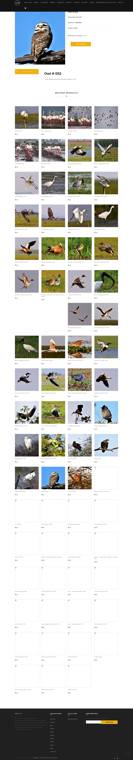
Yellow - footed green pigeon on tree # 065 (105, 557)
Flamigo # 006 (19, 163)
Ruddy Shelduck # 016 (48, 262)
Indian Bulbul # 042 (100, 426)
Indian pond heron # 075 (48, 656)
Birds (36, 2)
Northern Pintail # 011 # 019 (23, 294)
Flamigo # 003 (72, 131)
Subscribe (109, 722)
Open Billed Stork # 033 (48, 393)
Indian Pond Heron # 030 (75, 360)
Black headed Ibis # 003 (101, 163)
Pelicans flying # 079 (47, 689)
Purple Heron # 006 (74, 196)
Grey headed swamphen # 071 (50, 624)
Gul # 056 (18, 524)
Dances (60, 2)
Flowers (44, 2)
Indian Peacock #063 (74, 557)
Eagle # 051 (97, 458)
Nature (84, 2)
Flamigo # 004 (99, 131)
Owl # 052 (44, 491)
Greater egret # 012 (74, 229)
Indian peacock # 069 (100, 591)
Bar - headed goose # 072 (75, 624)
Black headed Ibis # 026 (22, 360)
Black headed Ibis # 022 (101, 294)
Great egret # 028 (46, 360)
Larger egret (98, 656)
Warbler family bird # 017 (75, 262)
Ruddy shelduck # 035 (101, 393)
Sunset (69, 2)
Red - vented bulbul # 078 (23, 689)
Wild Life (28, 2)
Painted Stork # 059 (100, 524)
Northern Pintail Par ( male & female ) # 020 (53, 295)
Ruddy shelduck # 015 (21, 262)
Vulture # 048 (72, 458)
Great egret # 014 (99, 229)
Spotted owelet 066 (21, 591)
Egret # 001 (18, 131)
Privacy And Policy (73, 719)
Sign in (120, 2)
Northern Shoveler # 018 (101, 262)
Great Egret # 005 (47, 196)
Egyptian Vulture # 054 (101, 491)
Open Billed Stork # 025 (101, 327)
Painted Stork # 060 (74, 524)
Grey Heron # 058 (46, 524)
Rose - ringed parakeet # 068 (77, 591)
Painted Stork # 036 (21, 426)
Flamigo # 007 (45, 163)
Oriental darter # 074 (21, 656)
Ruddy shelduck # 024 (74, 327)
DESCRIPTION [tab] (27, 71)
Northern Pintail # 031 (101, 360)
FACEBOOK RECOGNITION (106, 2)
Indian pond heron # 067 (48, 591)
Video (51, 748)
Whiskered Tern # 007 (101, 196)
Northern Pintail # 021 (74, 294)
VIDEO (91, 2)
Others (77, 2)
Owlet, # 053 (72, 491)
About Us (52, 719)
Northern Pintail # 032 (22, 393)
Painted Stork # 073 (100, 624)
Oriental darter (72, 656)
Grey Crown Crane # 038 (49, 426)
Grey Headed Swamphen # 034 (77, 393)
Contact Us (53, 751)
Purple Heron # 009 (47, 229)
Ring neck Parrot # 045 (48, 458)
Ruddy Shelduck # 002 (75, 163)
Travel (52, 2)
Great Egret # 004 (20, 196)
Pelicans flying (72, 689)
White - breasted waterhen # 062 (51, 557)
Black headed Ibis (20, 491)
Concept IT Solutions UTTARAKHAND (45, 757)
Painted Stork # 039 (74, 426)
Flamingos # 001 (46, 131)
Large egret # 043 (20, 458)
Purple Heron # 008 (21, 229)
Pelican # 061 (19, 557)
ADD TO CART (80, 44)
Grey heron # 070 (20, 624)
